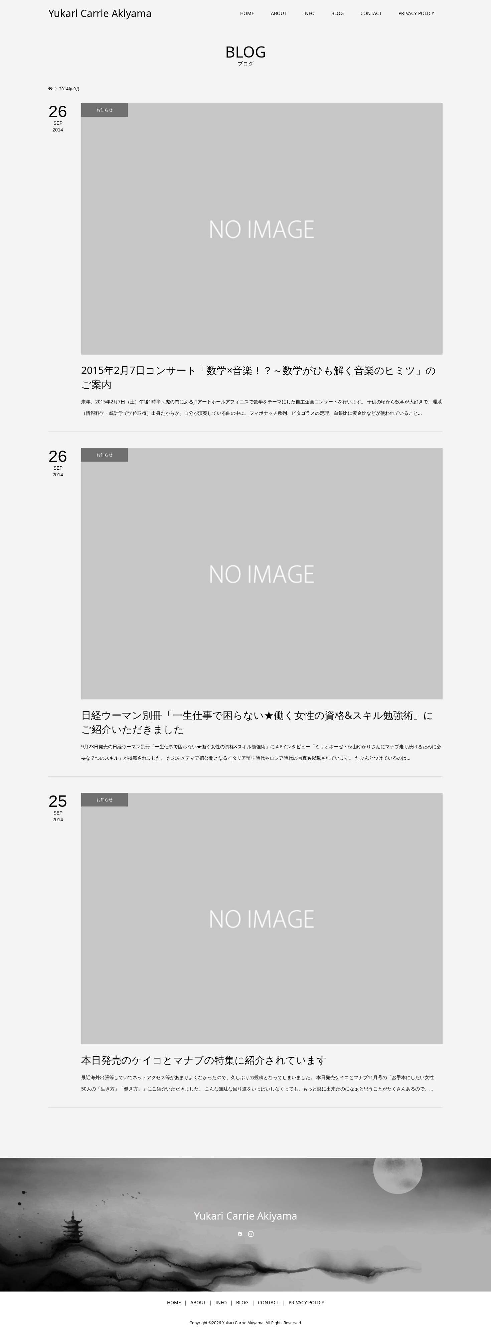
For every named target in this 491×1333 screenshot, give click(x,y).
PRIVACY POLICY (416, 13)
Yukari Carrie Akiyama (100, 13)
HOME (247, 13)
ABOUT (279, 13)
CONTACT (371, 13)
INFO (309, 13)
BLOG (337, 13)
